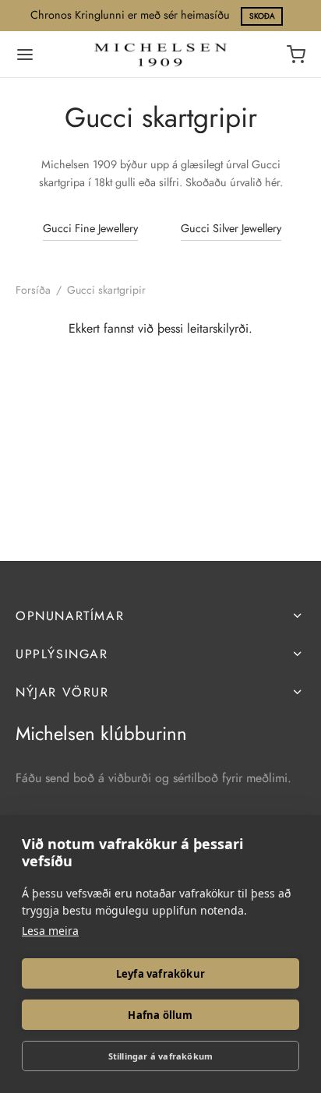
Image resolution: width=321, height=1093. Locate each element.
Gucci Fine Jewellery (90, 228)
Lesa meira (50, 930)
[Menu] (25, 55)
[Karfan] (296, 54)
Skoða (262, 16)
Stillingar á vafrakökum (160, 1056)
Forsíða (33, 290)
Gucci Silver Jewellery (231, 228)
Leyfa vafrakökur (160, 974)
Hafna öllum (160, 1015)
